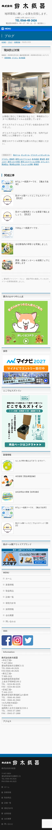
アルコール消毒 (27, 164)
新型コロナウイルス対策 (30, 162)
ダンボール (25, 155)
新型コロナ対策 (14, 162)
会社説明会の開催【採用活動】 (27, 492)
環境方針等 (11, 603)
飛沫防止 (5, 164)
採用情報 (10, 609)
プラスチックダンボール (40, 155)
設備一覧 (10, 597)
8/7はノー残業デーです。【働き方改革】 (31, 508)
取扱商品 (10, 591)
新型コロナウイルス (23, 159)
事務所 (36, 164)
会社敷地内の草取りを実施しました (31, 244)
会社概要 (10, 615)
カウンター (45, 162)
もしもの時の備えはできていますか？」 (31, 461)
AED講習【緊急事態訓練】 (25, 476)
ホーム (9, 578)
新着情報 (7, 58)
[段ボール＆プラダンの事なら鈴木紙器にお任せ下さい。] (23, 5)
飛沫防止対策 (14, 164)
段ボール (16, 155)
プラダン (15, 58)
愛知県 (42, 159)
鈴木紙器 (22, 58)
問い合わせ (11, 621)
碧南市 (12, 159)
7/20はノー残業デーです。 (27, 228)
